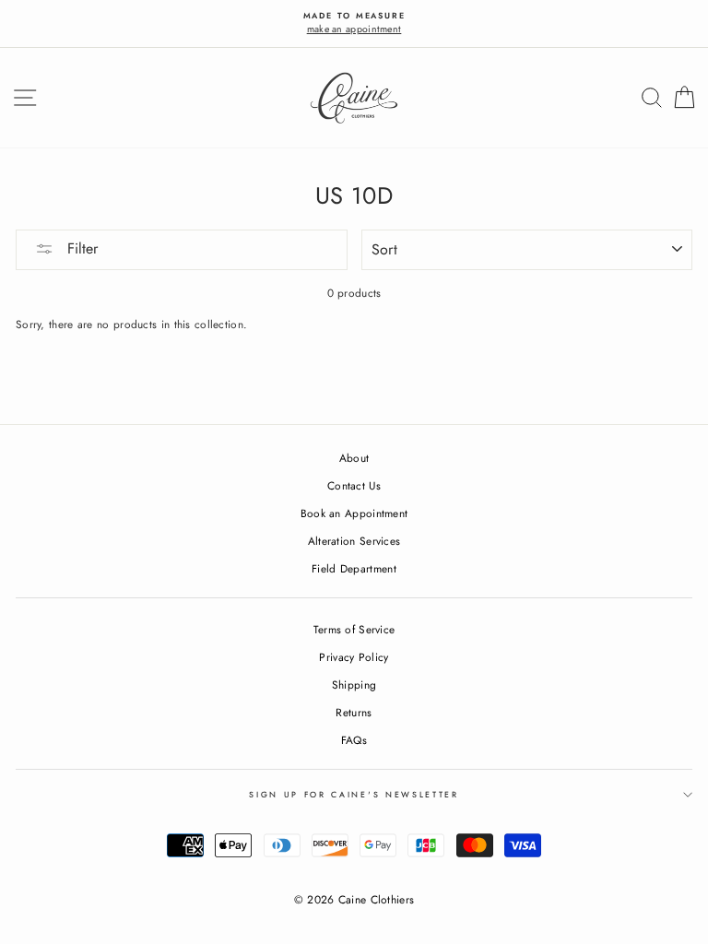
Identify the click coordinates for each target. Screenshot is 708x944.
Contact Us (354, 485)
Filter (80, 248)
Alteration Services (354, 541)
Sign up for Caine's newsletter (353, 794)
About (354, 458)
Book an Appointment (354, 513)
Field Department (354, 568)
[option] (354, 23)
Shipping (354, 684)
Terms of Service (354, 629)
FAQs (354, 740)
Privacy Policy (353, 657)
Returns (354, 712)
